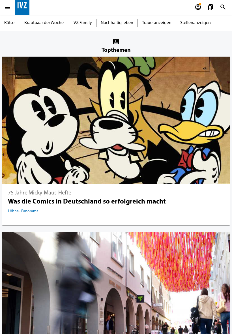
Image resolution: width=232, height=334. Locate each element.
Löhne (14, 211)
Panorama (29, 211)
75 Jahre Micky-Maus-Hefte (39, 193)
